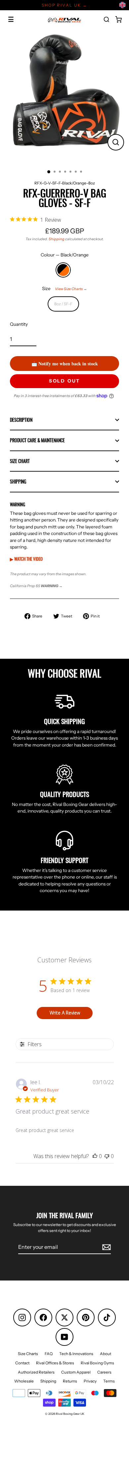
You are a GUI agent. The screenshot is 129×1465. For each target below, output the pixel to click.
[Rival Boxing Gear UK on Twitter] (64, 1317)
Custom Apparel (76, 1372)
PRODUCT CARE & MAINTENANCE (37, 440)
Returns (70, 1381)
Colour (65, 254)
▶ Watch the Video (26, 558)
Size (64, 288)
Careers (104, 1372)
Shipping (56, 239)
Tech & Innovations (76, 1353)
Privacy (90, 1381)
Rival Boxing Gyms (97, 1362)
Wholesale (24, 1381)
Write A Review (65, 1013)
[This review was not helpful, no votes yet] (107, 1156)
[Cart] (118, 19)
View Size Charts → (71, 288)
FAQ (49, 1353)
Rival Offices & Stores (55, 1362)
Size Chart (20, 461)
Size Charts (28, 1353)
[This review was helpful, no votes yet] (95, 1156)
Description (21, 419)
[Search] (106, 19)
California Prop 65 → (36, 585)
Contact (22, 1362)
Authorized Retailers (36, 1372)
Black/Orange (63, 270)
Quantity (19, 324)
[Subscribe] (105, 1247)
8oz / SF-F (63, 303)
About (105, 1353)
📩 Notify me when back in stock (64, 363)
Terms (109, 1381)
